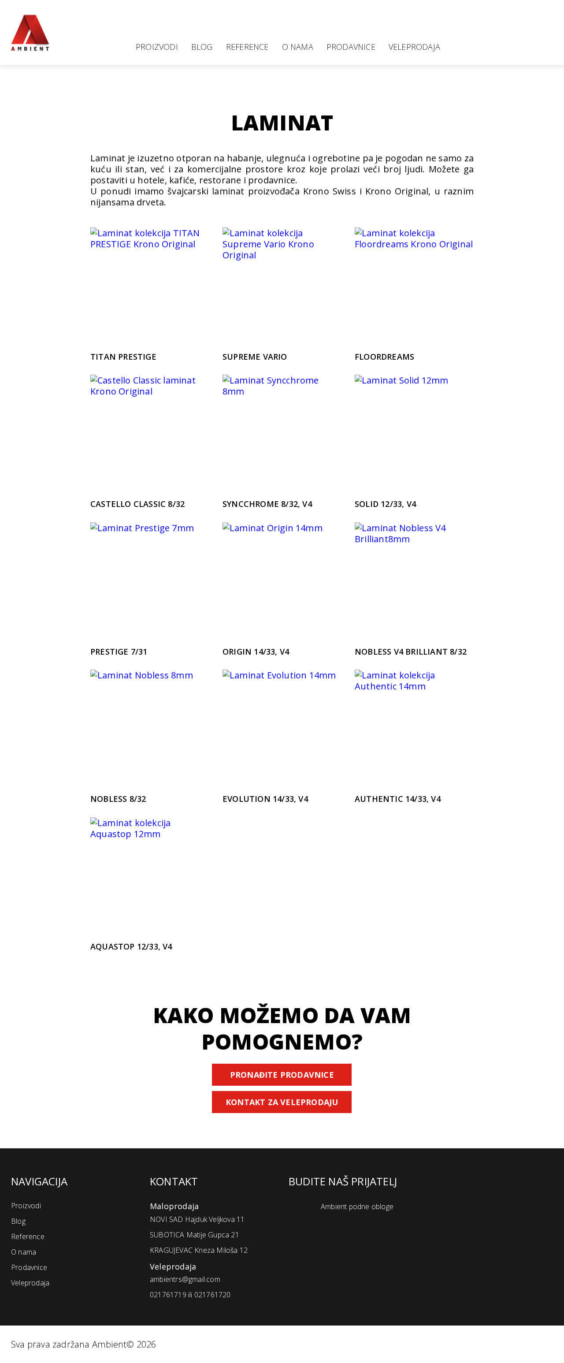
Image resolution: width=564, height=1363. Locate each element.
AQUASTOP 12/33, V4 (131, 947)
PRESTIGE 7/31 (119, 652)
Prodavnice (351, 46)
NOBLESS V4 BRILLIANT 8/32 (411, 652)
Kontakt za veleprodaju (282, 1102)
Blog (202, 46)
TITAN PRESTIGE (123, 357)
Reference (247, 46)
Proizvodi (157, 46)
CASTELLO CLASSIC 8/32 (137, 504)
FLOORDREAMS (384, 357)
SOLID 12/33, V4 (385, 504)
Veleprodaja (414, 46)
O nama (297, 46)
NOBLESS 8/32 (118, 799)
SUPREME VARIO (255, 357)
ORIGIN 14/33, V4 (256, 652)
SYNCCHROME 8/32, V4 (267, 504)
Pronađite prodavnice (282, 1074)
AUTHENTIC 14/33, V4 (398, 799)
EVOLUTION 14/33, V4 (265, 799)
